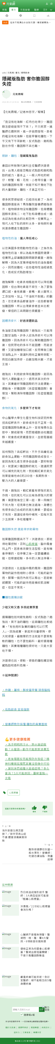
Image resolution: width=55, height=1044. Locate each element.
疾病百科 (46, 1027)
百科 (45, 9)
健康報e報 (29, 1014)
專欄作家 (37, 1032)
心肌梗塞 (32, 544)
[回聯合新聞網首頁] (4, 4)
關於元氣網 (10, 1027)
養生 (13, 9)
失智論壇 (25, 9)
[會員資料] (47, 4)
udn (4, 72)
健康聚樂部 (23, 1027)
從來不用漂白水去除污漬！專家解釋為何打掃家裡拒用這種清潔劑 (30, 23)
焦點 (4, 9)
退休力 (17, 1032)
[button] (51, 9)
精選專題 (35, 1027)
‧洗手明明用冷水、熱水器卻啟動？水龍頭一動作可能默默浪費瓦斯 (27, 749)
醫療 (36, 9)
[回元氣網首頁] (11, 3)
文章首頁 (26, 1032)
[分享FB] (7, 15)
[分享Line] (21, 15)
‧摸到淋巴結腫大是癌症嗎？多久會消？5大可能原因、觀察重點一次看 (27, 773)
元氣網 (10, 72)
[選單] (51, 4)
